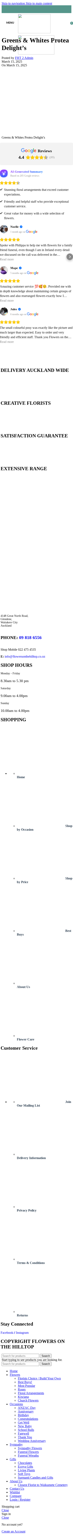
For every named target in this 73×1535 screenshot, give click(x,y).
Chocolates (25, 1463)
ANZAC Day (27, 1407)
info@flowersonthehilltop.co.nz (25, 656)
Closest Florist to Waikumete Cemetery (43, 1485)
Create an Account (13, 1531)
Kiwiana (23, 1396)
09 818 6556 (30, 637)
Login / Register (20, 1499)
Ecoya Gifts (25, 1466)
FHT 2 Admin (24, 58)
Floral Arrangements (31, 1393)
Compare (15, 1496)
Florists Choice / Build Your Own (39, 1378)
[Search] (36, 9)
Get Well (23, 1422)
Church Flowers (28, 1400)
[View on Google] (32, 231)
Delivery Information (31, 1158)
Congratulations (28, 1419)
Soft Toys (24, 1474)
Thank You (25, 1437)
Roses (22, 1389)
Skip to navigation (14, 3)
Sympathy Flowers (30, 1448)
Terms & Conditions (31, 1263)
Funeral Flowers (28, 1452)
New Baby (25, 1426)
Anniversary (26, 1411)
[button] (3, 256)
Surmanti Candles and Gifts (35, 1477)
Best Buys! (25, 1382)
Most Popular (26, 1385)
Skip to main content (39, 3)
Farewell (23, 1433)
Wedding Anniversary (32, 1441)
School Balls (26, 1430)
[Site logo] (34, 32)
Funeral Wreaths (28, 1455)
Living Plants (26, 1470)
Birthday (23, 1415)
